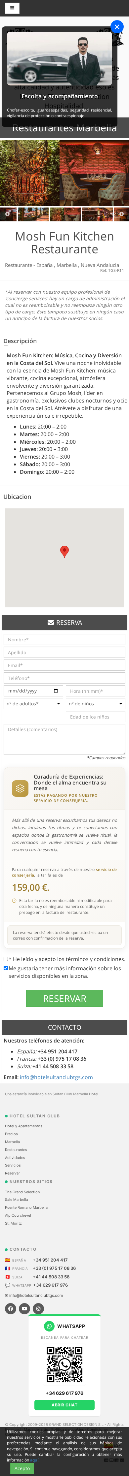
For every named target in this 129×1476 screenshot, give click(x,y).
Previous (7, 214)
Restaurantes (16, 1149)
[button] (64, 552)
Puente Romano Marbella (26, 1207)
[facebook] (10, 1308)
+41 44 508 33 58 (51, 1276)
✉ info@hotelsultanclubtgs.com (34, 1295)
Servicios (13, 1165)
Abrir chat (64, 1404)
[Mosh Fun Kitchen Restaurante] (64, 173)
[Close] (117, 26)
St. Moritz (13, 1223)
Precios (11, 1134)
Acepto (22, 1468)
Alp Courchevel (18, 1215)
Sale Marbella (16, 1199)
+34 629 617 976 (50, 1285)
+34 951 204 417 (50, 1260)
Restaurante (19, 265)
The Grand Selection (22, 1192)
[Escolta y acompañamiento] (59, 58)
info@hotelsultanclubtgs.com (56, 1077)
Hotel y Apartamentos (23, 1126)
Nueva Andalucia (100, 265)
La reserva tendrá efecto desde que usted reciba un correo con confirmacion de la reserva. (60, 935)
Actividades (15, 1157)
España (45, 265)
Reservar (12, 1173)
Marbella (67, 265)
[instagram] (38, 1308)
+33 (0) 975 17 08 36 (54, 1268)
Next (121, 214)
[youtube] (24, 1308)
